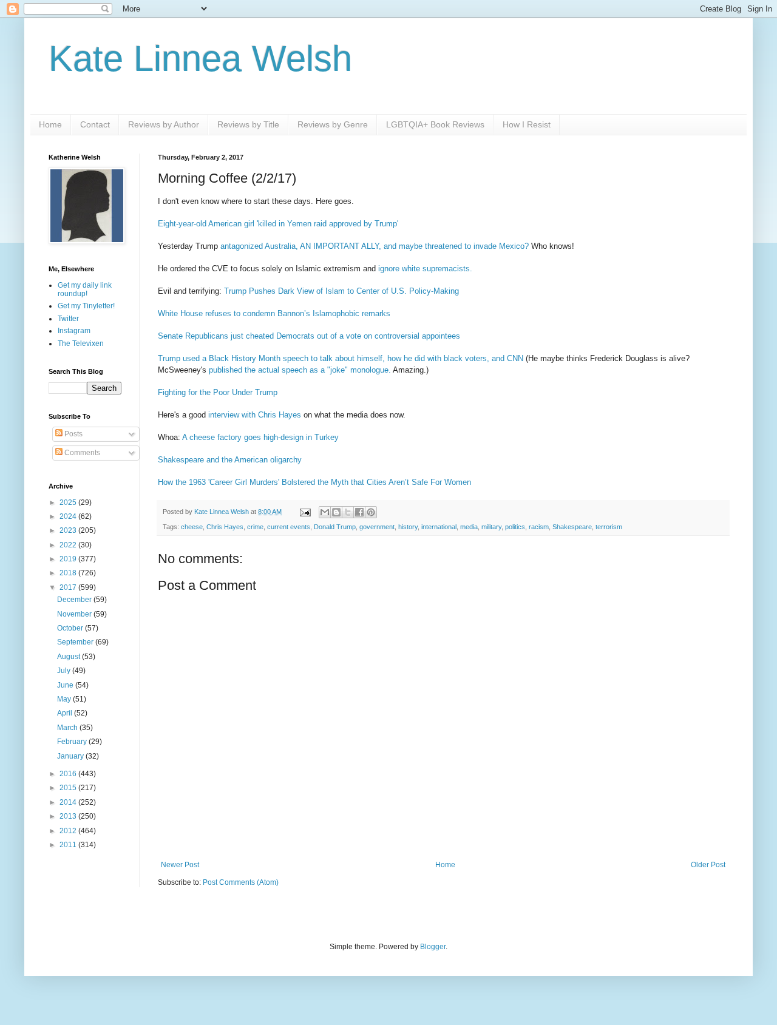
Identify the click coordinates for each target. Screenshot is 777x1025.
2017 (68, 587)
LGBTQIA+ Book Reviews (435, 124)
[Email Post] (305, 511)
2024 (68, 516)
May (65, 699)
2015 (68, 787)
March (68, 727)
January (71, 756)
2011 (68, 845)
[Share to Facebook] (359, 512)
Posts (73, 434)
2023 (68, 530)
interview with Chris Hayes (254, 414)
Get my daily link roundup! (85, 289)
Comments (81, 452)
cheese (192, 526)
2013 (68, 816)
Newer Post (180, 865)
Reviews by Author (163, 124)
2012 (68, 831)
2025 (68, 502)
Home (50, 124)
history (408, 526)
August (69, 656)
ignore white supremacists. (425, 268)
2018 (68, 573)
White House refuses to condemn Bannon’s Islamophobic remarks (274, 313)
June (66, 685)
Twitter (68, 318)
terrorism (608, 526)
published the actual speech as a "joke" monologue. (300, 369)
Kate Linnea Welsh (200, 58)
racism (539, 526)
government (377, 526)
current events (288, 526)
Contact (95, 124)
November (75, 614)
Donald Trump (335, 526)
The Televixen (81, 343)
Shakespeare (572, 526)
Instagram (74, 330)
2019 (68, 559)
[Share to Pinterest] (371, 512)
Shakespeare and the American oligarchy (230, 459)
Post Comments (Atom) (241, 882)
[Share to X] (348, 512)
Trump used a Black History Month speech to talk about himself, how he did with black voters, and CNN (340, 358)
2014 (68, 802)
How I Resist (527, 124)
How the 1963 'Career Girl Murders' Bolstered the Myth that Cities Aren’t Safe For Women (314, 482)
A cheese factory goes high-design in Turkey (260, 437)
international (438, 526)
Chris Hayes (224, 526)
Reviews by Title (248, 124)
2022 (68, 545)
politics (515, 526)
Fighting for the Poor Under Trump (217, 392)
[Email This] (325, 512)
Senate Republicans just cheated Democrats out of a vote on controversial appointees (309, 335)
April (65, 713)
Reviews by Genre (332, 124)
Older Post (708, 865)
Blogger (433, 946)
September (76, 642)
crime (255, 526)
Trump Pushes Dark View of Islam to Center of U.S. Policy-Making (341, 291)
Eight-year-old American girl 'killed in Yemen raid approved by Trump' (278, 223)
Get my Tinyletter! (86, 306)
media (469, 526)
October (71, 628)
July (64, 670)
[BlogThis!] (336, 512)
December (75, 599)
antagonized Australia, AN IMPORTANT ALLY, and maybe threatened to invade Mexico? (374, 246)
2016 (68, 774)
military (491, 526)
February (73, 741)
